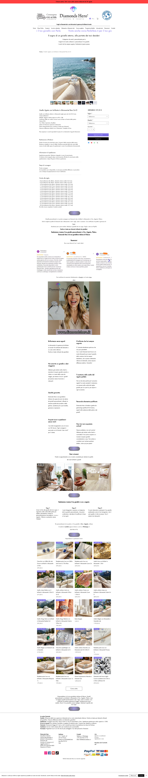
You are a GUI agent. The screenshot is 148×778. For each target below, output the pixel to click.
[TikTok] (57, 752)
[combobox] (98, 116)
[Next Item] (109, 260)
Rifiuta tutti (133, 775)
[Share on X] (97, 143)
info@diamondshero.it (85, 739)
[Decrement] (89, 129)
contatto (67, 526)
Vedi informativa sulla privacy (68, 775)
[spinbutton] (91, 129)
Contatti (79, 734)
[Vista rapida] (83, 608)
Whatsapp (85, 526)
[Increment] (93, 129)
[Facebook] (49, 752)
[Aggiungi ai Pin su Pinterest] (91, 143)
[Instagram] (45, 752)
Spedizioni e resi (99, 739)
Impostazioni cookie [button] (123, 775)
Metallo (90, 120)
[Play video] (74, 308)
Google (81, 277)
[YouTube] (53, 752)
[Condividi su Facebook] (89, 143)
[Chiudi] (146, 775)
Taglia (90, 113)
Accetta (141, 775)
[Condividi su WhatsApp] (94, 143)
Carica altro (74, 688)
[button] (98, 18)
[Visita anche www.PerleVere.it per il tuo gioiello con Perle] (74, 30)
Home (40, 52)
